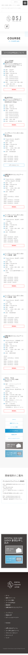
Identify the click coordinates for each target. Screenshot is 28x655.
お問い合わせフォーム (14, 445)
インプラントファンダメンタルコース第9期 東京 (14, 296)
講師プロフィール (14, 423)
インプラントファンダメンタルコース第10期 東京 (14, 215)
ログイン (16, 1)
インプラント (9, 612)
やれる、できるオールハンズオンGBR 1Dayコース (12, 379)
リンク (7, 637)
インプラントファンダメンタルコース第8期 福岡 (14, 254)
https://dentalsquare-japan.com (13, 497)
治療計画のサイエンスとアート (14, 607)
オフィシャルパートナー (14, 438)
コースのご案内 (14, 427)
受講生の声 (14, 434)
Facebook (7, 27)
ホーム (14, 419)
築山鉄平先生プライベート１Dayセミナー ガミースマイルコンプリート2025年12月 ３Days (13, 100)
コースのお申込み (14, 430)
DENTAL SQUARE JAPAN (8, 19)
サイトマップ (9, 635)
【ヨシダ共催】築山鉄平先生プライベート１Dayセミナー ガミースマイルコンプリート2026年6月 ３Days (13, 63)
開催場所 (8, 605)
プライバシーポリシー (12, 633)
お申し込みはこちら (14, 165)
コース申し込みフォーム (14, 453)
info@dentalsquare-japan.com (13, 496)
